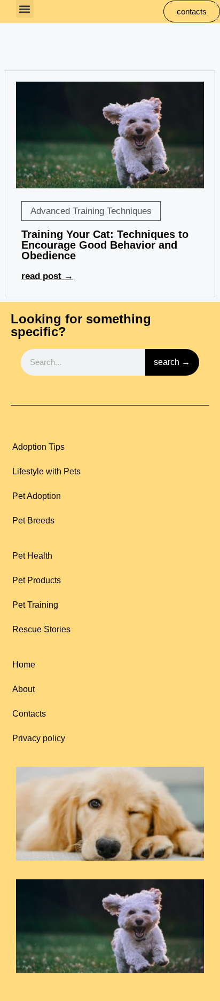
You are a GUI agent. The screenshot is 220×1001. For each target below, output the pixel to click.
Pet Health (32, 555)
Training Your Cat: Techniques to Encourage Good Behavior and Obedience (104, 244)
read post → (47, 276)
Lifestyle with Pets (46, 471)
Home (23, 664)
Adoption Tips (38, 446)
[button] (25, 9)
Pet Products (36, 580)
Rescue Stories (41, 629)
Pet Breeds (33, 520)
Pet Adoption (36, 496)
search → (172, 362)
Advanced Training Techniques (91, 211)
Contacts (29, 713)
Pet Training (35, 604)
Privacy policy (38, 738)
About (23, 689)
